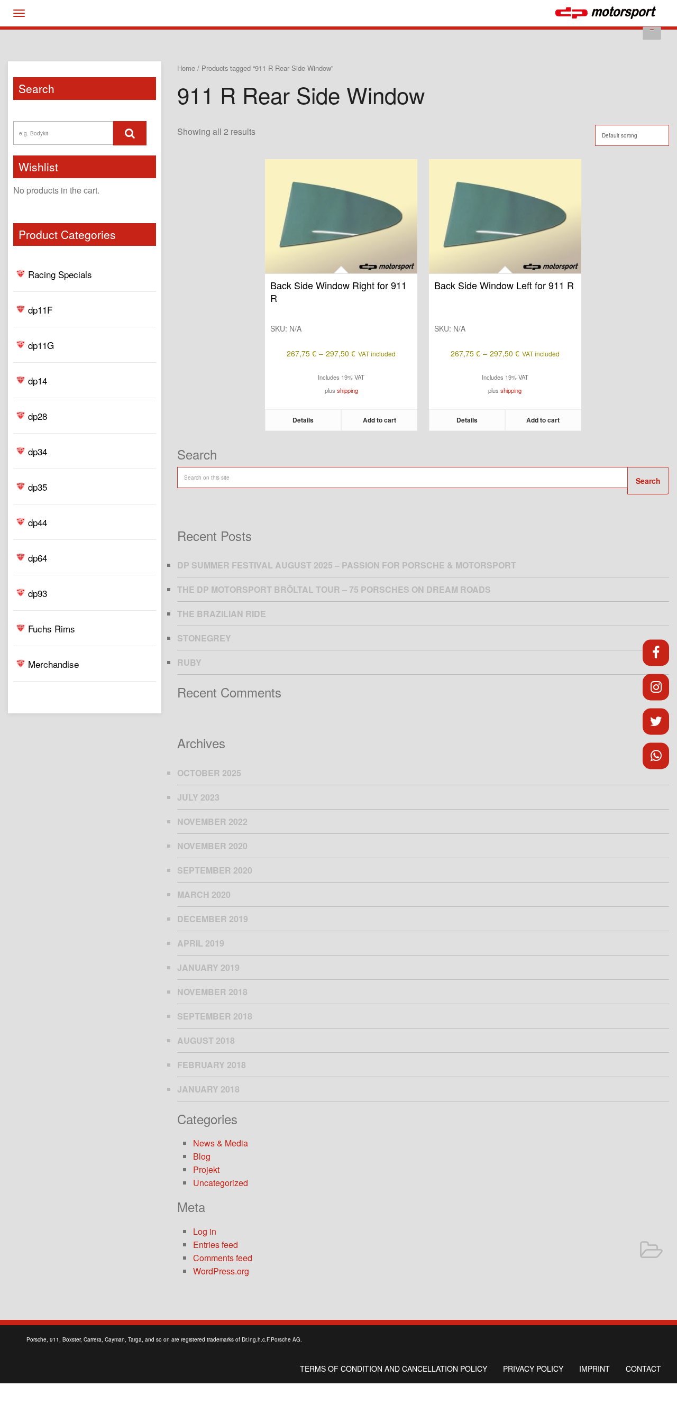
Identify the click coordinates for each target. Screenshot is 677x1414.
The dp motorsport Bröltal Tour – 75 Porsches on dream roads (334, 589)
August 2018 (206, 1040)
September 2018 (214, 1016)
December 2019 (212, 919)
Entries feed (215, 1244)
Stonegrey (204, 638)
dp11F (40, 309)
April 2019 (200, 943)
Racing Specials (60, 274)
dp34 (37, 451)
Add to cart (379, 420)
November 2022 (212, 821)
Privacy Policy (533, 1368)
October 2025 (209, 773)
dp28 (37, 416)
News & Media (220, 1143)
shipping (347, 390)
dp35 (37, 486)
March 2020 (204, 894)
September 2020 (214, 870)
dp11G (41, 345)
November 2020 (212, 846)
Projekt (206, 1169)
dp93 (37, 593)
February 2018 (211, 1065)
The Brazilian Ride (221, 614)
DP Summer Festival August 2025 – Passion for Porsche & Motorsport (346, 565)
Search (648, 480)
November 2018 (212, 992)
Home (186, 68)
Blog (202, 1156)
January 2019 (208, 967)
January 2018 (208, 1089)
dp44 (37, 522)
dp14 (37, 380)
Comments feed (222, 1258)
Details (303, 420)
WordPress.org (221, 1271)
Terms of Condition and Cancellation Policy (393, 1368)
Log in (204, 1231)
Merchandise (53, 664)
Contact (643, 1368)
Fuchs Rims (51, 628)
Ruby (189, 662)
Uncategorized (220, 1183)
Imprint (594, 1368)
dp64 (37, 557)
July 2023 (198, 797)
